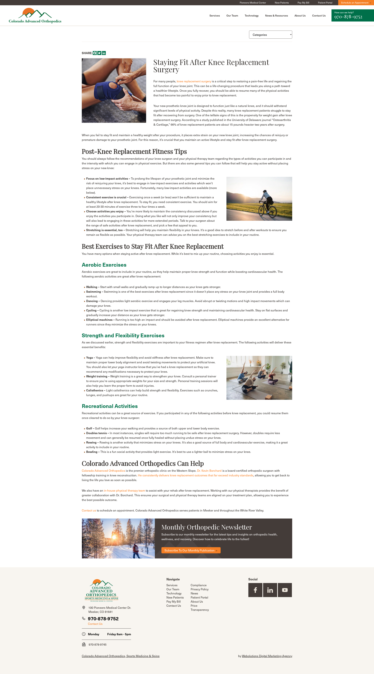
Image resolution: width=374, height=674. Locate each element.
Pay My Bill (303, 2)
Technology (252, 15)
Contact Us (319, 15)
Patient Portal (325, 2)
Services (214, 15)
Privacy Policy (199, 589)
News (194, 593)
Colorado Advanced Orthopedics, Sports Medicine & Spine (121, 656)
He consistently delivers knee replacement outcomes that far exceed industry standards (195, 475)
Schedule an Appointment (354, 2)
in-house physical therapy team (124, 490)
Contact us (89, 510)
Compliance (199, 585)
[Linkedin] (104, 53)
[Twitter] (99, 53)
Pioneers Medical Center (253, 2)
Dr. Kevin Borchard (209, 470)
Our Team (232, 15)
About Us (300, 15)
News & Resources (276, 15)
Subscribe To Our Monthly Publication (190, 550)
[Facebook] (95, 53)
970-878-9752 (103, 618)
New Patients (282, 2)
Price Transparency (200, 607)
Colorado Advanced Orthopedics (103, 470)
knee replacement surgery (194, 81)
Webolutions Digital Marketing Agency (267, 656)
